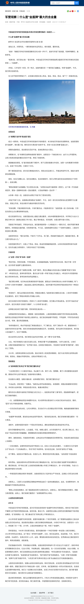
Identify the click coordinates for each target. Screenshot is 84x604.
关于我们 (50, 593)
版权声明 (42, 593)
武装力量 (15, 11)
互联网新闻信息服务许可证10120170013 (42, 596)
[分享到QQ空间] (75, 11)
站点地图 (33, 593)
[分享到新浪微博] (70, 11)
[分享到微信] (68, 11)
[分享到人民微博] (73, 11)
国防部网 (8, 11)
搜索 (76, 3)
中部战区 (22, 11)
